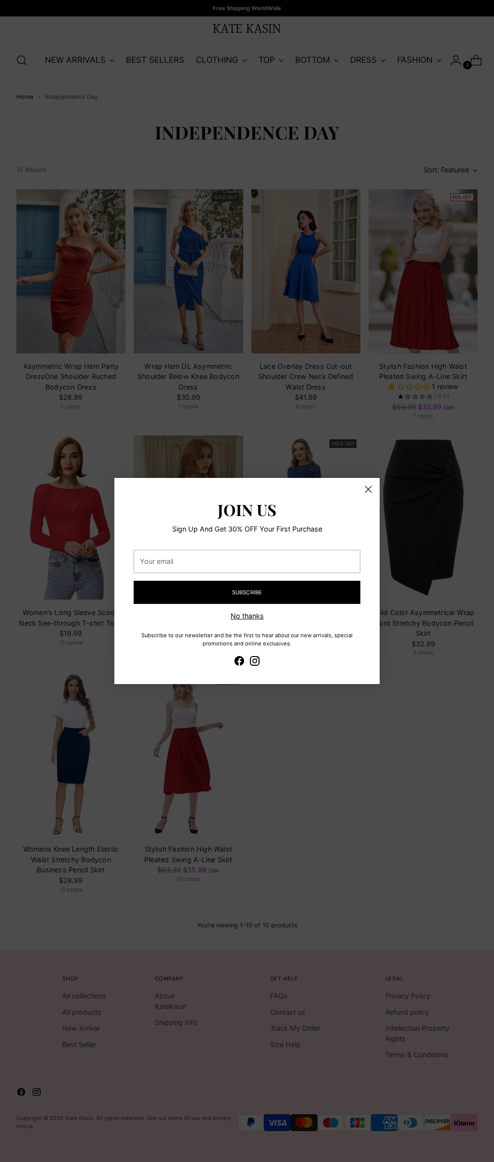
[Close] (368, 489)
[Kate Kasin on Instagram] (255, 662)
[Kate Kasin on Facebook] (239, 662)
